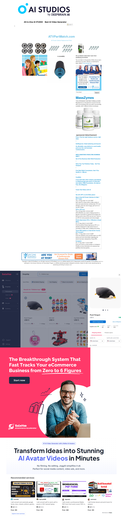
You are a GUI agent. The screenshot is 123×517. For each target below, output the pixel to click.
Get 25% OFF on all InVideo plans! (85, 194)
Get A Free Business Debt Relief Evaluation (88, 159)
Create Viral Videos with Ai (83, 189)
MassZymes (85, 97)
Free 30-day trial (87, 63)
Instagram (78, 241)
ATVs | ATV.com (80, 209)
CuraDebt (78, 177)
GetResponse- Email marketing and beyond (88, 144)
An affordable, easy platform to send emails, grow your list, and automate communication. (88, 147)
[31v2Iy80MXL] (34, 65)
